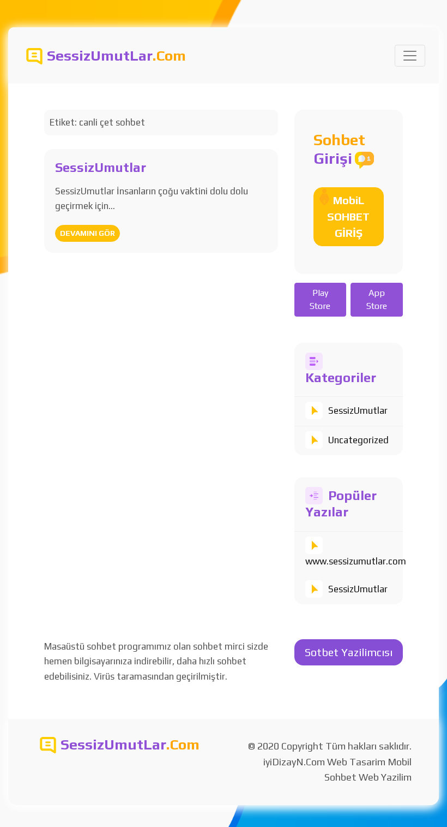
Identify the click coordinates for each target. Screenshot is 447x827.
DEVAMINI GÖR (87, 233)
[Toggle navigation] (410, 56)
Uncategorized (358, 440)
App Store (376, 299)
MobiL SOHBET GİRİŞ (348, 216)
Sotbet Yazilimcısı (348, 652)
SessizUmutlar (358, 410)
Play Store (320, 299)
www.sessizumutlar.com (355, 561)
